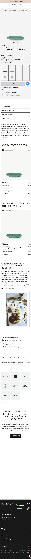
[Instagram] (4, 528)
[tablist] (15, 112)
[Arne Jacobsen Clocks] (15, 386)
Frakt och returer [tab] (7, 118)
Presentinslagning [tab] (7, 114)
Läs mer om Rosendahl (8, 288)
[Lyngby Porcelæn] (5, 386)
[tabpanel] (15, 130)
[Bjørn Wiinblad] (5, 395)
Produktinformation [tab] (8, 110)
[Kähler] (15, 376)
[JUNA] (15, 395)
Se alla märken (5, 402)
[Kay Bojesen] (25, 386)
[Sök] (26, 5)
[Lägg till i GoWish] (28, 84)
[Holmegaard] (25, 376)
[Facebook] (2, 528)
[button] (13, 42)
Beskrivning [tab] (7, 106)
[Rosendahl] (5, 376)
